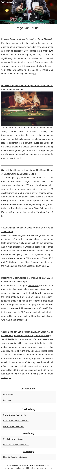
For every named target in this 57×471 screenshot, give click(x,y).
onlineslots (33, 285)
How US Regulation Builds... (15, 457)
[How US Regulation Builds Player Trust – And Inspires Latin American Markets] (27, 108)
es (23, 468)
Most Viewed (8, 394)
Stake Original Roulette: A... (14, 415)
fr (28, 468)
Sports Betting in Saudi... (13, 439)
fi (26, 468)
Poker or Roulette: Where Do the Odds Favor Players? (26, 39)
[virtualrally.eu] (28, 12)
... (34, 74)
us (51, 468)
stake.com (6, 235)
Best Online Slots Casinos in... (15, 421)
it (31, 468)
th (48, 468)
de (20, 468)
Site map (7, 400)
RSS (48, 465)
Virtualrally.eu (18, 465)
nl (45, 468)
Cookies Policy (40, 465)
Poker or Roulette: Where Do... (16, 445)
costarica (14, 468)
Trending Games (44, 212)
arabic (7, 468)
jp (33, 468)
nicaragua (39, 468)
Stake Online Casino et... (13, 427)
